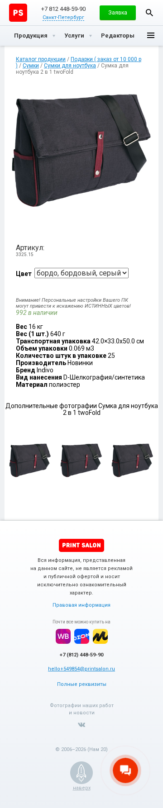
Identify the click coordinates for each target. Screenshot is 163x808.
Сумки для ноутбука (70, 65)
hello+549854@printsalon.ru (81, 669)
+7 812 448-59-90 (63, 8)
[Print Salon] (81, 545)
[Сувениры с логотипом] (18, 13)
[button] (118, 12)
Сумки (31, 65)
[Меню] (151, 36)
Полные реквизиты (81, 684)
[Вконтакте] (81, 724)
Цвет (24, 273)
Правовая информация (81, 605)
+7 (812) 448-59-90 (81, 655)
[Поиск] (149, 13)
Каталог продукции (41, 59)
